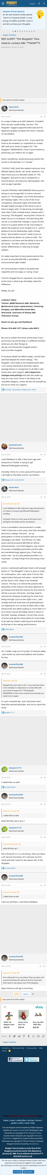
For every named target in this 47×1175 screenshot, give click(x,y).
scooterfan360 (16, 636)
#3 (45, 497)
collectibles (21, 1120)
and (14, 480)
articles (31, 1120)
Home (4, 1051)
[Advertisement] (23, 73)
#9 (45, 885)
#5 (45, 674)
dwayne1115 (15, 767)
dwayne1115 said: (10, 811)
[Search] (44, 3)
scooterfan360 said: (10, 844)
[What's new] (39, 3)
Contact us (6, 1048)
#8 (45, 837)
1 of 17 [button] (16, 994)
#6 (45, 777)
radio (20, 1123)
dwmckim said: (8, 680)
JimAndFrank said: (10, 504)
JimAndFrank (15, 445)
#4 (45, 646)
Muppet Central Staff (20, 1130)
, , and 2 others (20, 390)
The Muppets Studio (33, 1133)
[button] (3, 3)
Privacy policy (31, 1048)
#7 (45, 804)
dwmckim (7, 47)
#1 (45, 116)
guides (14, 1123)
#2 (45, 454)
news (12, 1120)
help (33, 1123)
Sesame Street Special (13, 11)
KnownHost (34, 1144)
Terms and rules (18, 1048)
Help (40, 1048)
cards (27, 1123)
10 (34, 31)
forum (38, 1120)
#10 (44, 966)
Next (25, 994)
